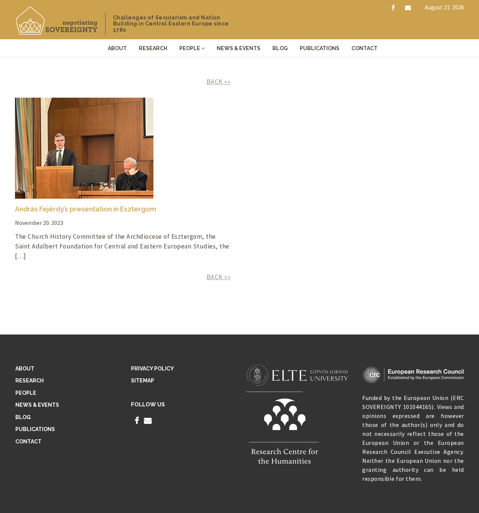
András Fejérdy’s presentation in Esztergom (85, 209)
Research (153, 48)
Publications (319, 48)
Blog (280, 48)
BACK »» (219, 81)
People (189, 48)
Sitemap (142, 381)
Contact (364, 48)
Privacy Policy (152, 369)
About (117, 48)
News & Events (238, 48)
